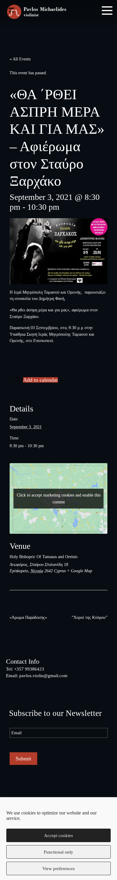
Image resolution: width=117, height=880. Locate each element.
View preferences (58, 868)
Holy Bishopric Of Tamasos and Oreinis (43, 556)
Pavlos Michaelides (37, 12)
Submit (23, 759)
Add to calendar (40, 380)
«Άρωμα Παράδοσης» (28, 617)
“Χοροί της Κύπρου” (89, 617)
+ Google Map (79, 570)
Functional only (58, 852)
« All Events (20, 59)
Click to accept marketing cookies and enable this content (58, 498)
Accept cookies (58, 835)
